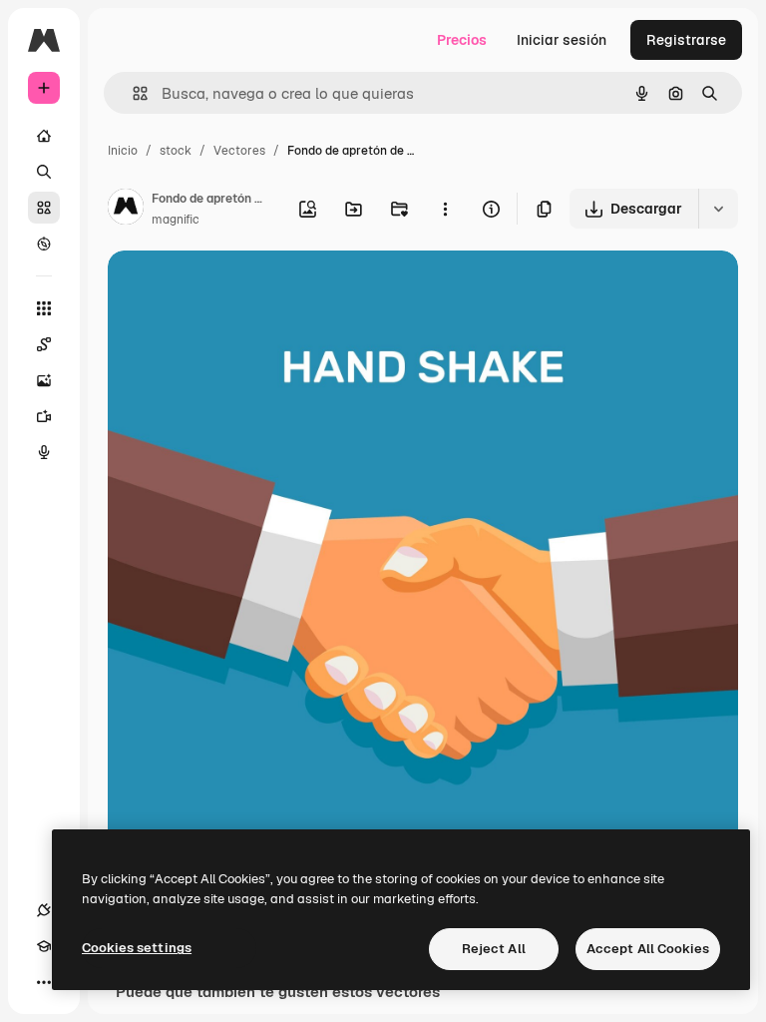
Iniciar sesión (561, 40)
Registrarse (686, 40)
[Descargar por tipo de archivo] (718, 209)
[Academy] (44, 946)
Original (235, 288)
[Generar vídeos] (44, 416)
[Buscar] (44, 172)
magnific (175, 220)
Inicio (123, 151)
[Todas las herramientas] (44, 308)
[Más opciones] (445, 209)
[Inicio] (44, 136)
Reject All (494, 948)
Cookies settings (137, 947)
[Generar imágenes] (44, 380)
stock (176, 151)
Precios (462, 40)
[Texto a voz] (44, 452)
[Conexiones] (44, 910)
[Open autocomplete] (132, 93)
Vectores (239, 151)
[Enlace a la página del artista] (126, 210)
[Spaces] (44, 344)
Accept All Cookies (647, 948)
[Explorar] (44, 243)
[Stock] (44, 208)
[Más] (44, 982)
